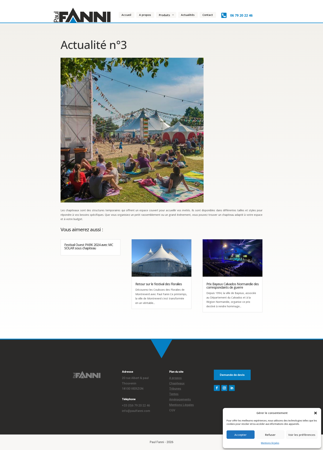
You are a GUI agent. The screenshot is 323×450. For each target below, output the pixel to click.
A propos (175, 378)
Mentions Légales (181, 405)
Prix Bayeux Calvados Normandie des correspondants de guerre (232, 286)
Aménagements (180, 399)
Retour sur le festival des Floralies (158, 284)
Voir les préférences (301, 435)
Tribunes (175, 388)
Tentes (174, 394)
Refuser (270, 435)
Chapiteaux (176, 383)
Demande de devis (232, 374)
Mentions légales (270, 443)
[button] (315, 413)
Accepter (240, 435)
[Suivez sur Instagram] (224, 388)
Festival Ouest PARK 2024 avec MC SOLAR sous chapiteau (88, 246)
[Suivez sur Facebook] (217, 388)
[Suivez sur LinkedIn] (232, 388)
